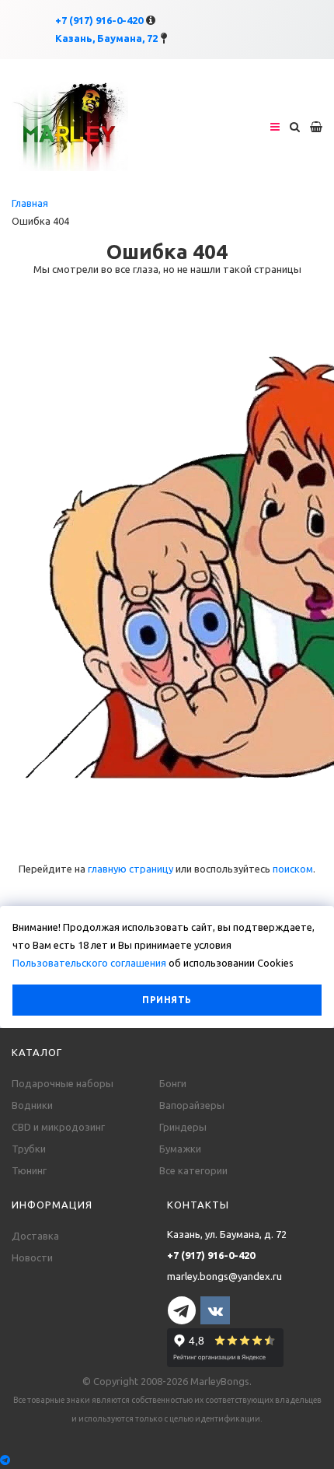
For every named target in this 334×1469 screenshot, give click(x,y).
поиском (293, 868)
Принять (166, 1000)
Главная (30, 203)
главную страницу (130, 868)
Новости (32, 1257)
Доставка (35, 1235)
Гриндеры (183, 1126)
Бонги (172, 1083)
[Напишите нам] (167, 1460)
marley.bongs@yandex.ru (224, 1276)
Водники (32, 1105)
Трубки (29, 1148)
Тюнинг (29, 1170)
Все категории (193, 1170)
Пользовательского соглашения (89, 962)
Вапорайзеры (191, 1105)
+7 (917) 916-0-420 (99, 20)
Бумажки (180, 1148)
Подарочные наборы (62, 1083)
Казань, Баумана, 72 (106, 38)
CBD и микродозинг (58, 1126)
